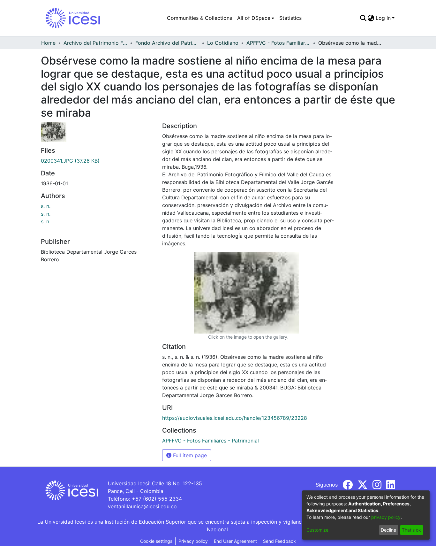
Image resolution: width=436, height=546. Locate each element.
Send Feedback (279, 541)
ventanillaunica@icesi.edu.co (142, 506)
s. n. (45, 206)
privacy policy (386, 517)
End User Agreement (235, 541)
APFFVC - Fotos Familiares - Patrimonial (278, 43)
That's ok (411, 530)
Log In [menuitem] (383, 18)
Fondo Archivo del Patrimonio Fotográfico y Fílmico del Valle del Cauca (167, 43)
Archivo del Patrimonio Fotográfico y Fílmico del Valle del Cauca (95, 43)
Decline (388, 530)
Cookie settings (156, 541)
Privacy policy (193, 541)
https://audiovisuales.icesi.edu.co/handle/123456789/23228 (234, 418)
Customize (317, 530)
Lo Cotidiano (222, 43)
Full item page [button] (189, 455)
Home (48, 43)
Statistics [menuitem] (290, 18)
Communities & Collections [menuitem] (199, 18)
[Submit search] (363, 18)
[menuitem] (255, 18)
